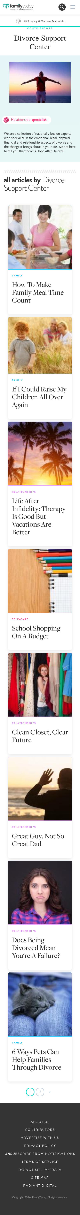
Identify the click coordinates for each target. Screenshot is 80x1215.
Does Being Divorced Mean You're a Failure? (36, 947)
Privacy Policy (40, 1145)
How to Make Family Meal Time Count (38, 292)
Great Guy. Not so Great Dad (38, 839)
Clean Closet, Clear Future (40, 735)
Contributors (40, 1129)
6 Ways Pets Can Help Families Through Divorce (36, 1059)
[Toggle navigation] (62, 7)
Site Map (40, 1177)
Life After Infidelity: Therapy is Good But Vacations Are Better (39, 516)
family (17, 275)
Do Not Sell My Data (40, 1169)
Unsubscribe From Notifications (40, 1153)
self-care (20, 619)
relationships (24, 492)
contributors (40, 28)
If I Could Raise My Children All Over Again (39, 396)
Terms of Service (40, 1161)
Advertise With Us (40, 1137)
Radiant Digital (40, 1185)
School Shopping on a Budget (36, 631)
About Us (40, 1122)
